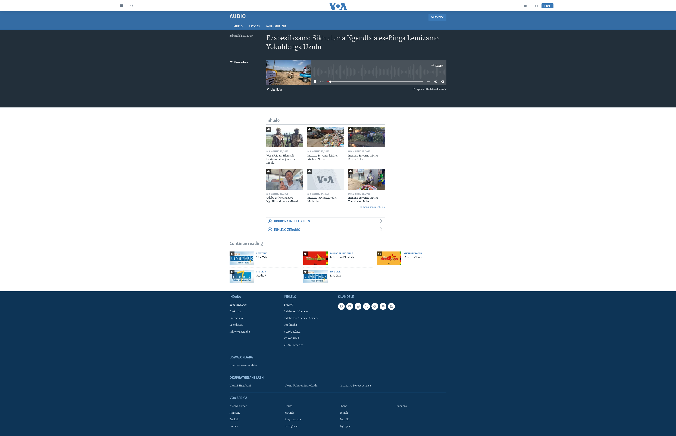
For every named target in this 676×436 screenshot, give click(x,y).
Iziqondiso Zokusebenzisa (355, 386)
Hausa (288, 406)
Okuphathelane (276, 26)
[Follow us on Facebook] (341, 306)
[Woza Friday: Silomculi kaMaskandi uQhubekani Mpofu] (284, 137)
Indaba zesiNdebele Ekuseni (301, 318)
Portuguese (291, 426)
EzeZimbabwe (238, 305)
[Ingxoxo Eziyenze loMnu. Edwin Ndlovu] (366, 137)
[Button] (239, 63)
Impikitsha (290, 325)
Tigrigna (345, 426)
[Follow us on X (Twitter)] (366, 306)
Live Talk (261, 253)
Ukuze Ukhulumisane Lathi (301, 386)
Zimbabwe (401, 406)
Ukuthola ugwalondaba (243, 365)
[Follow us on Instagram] (358, 306)
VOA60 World (292, 338)
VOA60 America (293, 345)
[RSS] (391, 306)
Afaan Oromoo (238, 406)
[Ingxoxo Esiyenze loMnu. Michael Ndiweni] (325, 137)
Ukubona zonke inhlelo (372, 207)
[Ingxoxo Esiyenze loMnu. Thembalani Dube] (366, 179)
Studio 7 (261, 272)
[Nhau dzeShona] (389, 258)
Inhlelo (238, 26)
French (234, 426)
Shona (343, 406)
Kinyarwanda (293, 419)
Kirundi (289, 413)
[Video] (525, 6)
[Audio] (536, 6)
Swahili (344, 419)
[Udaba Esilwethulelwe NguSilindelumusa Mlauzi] (284, 179)
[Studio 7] (242, 276)
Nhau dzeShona (413, 253)
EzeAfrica (235, 311)
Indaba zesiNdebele (341, 253)
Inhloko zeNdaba (240, 331)
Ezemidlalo (236, 318)
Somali (344, 413)
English (234, 419)
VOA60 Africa (292, 331)
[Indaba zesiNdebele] (315, 258)
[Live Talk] (242, 258)
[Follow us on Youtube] (349, 306)
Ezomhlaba (236, 325)
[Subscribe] (383, 306)
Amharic (235, 413)
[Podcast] (374, 306)
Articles (254, 26)
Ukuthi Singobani (240, 386)
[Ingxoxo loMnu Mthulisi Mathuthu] (325, 179)
